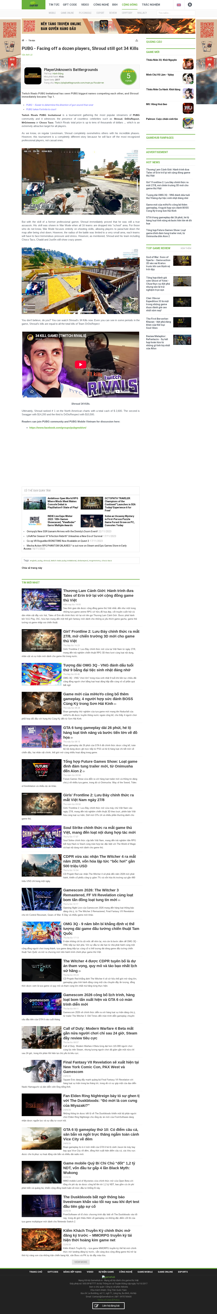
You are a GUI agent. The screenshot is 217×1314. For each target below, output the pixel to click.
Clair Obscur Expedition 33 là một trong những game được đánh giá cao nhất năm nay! (157, 304)
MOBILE (52, 13)
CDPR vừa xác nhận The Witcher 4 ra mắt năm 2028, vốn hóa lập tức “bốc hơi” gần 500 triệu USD (99, 861)
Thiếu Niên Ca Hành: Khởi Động (163, 89)
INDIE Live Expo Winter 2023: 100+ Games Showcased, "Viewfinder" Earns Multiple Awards (61, 521)
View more (80, 1262)
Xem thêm (186, 248)
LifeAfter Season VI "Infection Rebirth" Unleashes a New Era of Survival (64, 536)
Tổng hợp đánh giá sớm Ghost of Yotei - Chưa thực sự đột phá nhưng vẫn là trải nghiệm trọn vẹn (158, 283)
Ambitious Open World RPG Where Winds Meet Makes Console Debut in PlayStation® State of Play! (63, 503)
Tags (26, 560)
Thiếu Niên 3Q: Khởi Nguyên (161, 60)
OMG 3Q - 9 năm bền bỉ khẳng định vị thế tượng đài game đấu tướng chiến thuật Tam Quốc (101, 929)
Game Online (165, 1272)
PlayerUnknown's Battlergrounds (71, 70)
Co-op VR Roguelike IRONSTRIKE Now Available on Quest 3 (58, 541)
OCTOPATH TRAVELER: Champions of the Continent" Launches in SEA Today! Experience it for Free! (120, 504)
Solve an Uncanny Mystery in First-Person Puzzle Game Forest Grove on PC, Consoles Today (120, 521)
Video (85, 4)
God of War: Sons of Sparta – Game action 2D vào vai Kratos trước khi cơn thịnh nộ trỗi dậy (158, 263)
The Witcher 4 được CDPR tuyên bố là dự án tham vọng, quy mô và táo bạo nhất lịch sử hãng (100, 966)
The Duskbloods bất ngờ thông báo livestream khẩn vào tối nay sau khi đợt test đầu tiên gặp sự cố (101, 1202)
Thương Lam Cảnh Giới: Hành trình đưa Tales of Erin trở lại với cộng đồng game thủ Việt (98, 595)
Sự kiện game (106, 1272)
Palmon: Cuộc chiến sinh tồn (162, 119)
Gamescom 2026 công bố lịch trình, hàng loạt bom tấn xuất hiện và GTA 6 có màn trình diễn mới (99, 999)
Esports (183, 1272)
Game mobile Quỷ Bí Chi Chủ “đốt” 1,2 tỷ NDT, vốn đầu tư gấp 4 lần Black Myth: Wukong (99, 1168)
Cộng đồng (129, 4)
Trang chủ (35, 1272)
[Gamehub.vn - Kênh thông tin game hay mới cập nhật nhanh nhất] (33, 4)
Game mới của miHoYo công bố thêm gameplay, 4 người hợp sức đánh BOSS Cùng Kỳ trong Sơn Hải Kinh (98, 699)
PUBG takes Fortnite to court (41, 109)
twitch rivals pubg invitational (63, 561)
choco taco (107, 561)
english (33, 561)
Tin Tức (54, 4)
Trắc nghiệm (151, 4)
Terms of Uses (104, 1300)
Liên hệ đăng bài (111, 1305)
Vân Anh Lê (27, 55)
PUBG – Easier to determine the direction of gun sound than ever (59, 105)
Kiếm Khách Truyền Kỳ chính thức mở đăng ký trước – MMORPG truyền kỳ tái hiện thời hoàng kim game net (97, 1235)
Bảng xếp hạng (72, 1272)
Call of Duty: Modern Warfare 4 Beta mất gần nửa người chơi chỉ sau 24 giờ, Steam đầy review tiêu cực (100, 1033)
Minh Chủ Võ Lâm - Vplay (160, 74)
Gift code (70, 4)
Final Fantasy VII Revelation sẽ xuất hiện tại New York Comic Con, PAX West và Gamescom (101, 1067)
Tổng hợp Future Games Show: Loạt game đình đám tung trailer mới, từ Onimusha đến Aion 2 (100, 766)
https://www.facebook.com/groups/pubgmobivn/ (57, 427)
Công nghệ (101, 4)
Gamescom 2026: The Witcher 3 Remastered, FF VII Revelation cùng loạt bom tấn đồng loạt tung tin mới (98, 895)
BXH (114, 4)
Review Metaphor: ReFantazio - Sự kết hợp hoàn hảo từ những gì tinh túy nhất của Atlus (158, 342)
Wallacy (142, 13)
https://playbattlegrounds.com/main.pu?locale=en (79, 82)
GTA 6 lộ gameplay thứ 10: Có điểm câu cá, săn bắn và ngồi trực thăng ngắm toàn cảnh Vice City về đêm (101, 1134)
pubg (40, 561)
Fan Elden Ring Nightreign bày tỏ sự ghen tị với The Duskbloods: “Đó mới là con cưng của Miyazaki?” (101, 1100)
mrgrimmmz (95, 561)
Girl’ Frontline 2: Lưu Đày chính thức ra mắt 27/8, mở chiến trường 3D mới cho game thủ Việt (101, 636)
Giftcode (52, 1272)
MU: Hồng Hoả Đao (156, 104)
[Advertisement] (80, 461)
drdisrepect (82, 561)
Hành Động (58, 73)
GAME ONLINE (67, 13)
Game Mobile (145, 1272)
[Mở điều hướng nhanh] (137, 39)
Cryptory (127, 13)
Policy (117, 1300)
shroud (46, 561)
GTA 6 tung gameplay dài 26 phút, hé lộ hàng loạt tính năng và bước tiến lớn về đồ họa (100, 732)
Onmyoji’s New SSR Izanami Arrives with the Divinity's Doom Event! (62, 531)
